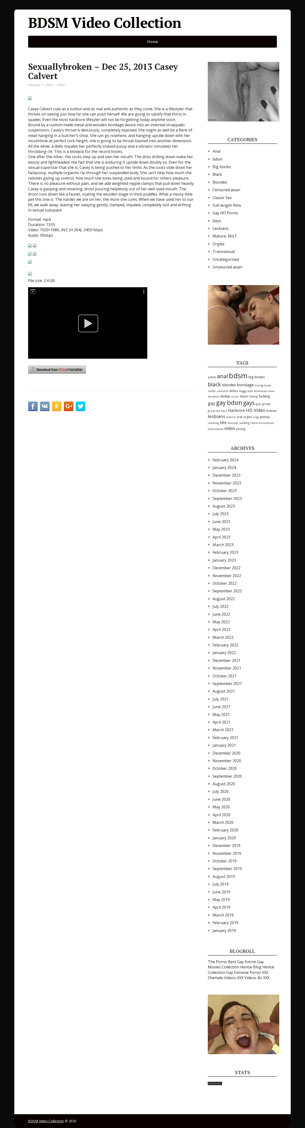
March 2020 (223, 822)
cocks (212, 391)
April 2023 (221, 537)
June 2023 (221, 521)
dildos (233, 391)
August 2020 (224, 783)
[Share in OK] (56, 406)
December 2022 (226, 567)
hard (224, 411)
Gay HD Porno (225, 213)
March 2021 (223, 729)
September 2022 (227, 591)
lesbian (271, 410)
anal (222, 376)
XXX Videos (246, 977)
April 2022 (221, 629)
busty (267, 385)
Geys (217, 220)
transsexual (215, 429)
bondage (245, 385)
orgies (247, 417)
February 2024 (225, 460)
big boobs (257, 376)
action (212, 377)
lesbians (216, 416)
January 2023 (224, 560)
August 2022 (224, 598)
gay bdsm (229, 403)
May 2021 (221, 714)
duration (213, 396)
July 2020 (221, 791)
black (214, 384)
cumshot (222, 391)
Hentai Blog (250, 967)
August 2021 (224, 691)
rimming (213, 423)
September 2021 (227, 683)
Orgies (218, 244)
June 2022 (221, 614)
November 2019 (227, 853)
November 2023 (227, 483)
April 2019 (221, 907)
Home (152, 41)
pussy (265, 416)
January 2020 (224, 838)
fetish (244, 396)
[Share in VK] (45, 406)
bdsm (61, 85)
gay (211, 403)
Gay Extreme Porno (243, 972)
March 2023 (223, 544)
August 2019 (224, 876)
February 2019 (225, 922)
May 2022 (221, 621)
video (229, 428)
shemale (233, 423)
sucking (244, 423)
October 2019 (225, 861)
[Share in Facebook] (33, 406)
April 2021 (221, 722)
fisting (253, 396)
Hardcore (236, 410)
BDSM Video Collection (104, 23)
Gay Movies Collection (236, 964)
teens (254, 423)
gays (249, 403)
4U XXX (263, 977)
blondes (229, 385)
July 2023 (221, 513)
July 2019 (221, 884)
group (266, 404)
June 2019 (221, 892)
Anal (216, 151)
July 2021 (221, 699)
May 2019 (221, 899)
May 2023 (221, 529)
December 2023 (226, 475)
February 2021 (225, 737)
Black (217, 174)
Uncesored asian (227, 267)
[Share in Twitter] (80, 406)
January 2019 (224, 930)
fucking (264, 396)
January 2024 (224, 467)
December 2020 (226, 753)
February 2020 (225, 830)
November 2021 (227, 668)
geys (258, 404)
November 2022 (227, 575)
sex (223, 422)
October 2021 (225, 676)
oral (239, 417)
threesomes (266, 423)
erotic (235, 396)
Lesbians (221, 228)
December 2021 (226, 660)
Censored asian (226, 189)
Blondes (220, 182)
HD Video (255, 410)
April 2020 (221, 814)
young (240, 429)
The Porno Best (222, 961)
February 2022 (225, 645)
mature (231, 417)
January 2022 (224, 652)
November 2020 (227, 760)
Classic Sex (222, 197)
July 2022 (221, 606)
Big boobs (222, 166)
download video (264, 391)
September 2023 (227, 498)
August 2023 (224, 506)
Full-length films (227, 205)
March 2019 (223, 915)
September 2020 (227, 776)
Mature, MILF (225, 236)
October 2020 (225, 768)
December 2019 (226, 845)
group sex (214, 411)
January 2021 (224, 745)
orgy (256, 417)
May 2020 (221, 807)
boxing (259, 385)
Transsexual (224, 251)
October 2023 (225, 490)
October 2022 (225, 583)
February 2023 (225, 552)
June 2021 (221, 706)
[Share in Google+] (68, 406)
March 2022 (223, 637)
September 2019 (227, 868)
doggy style (246, 391)
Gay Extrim (246, 961)
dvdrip (225, 396)
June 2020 (221, 799)
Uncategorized (226, 259)
